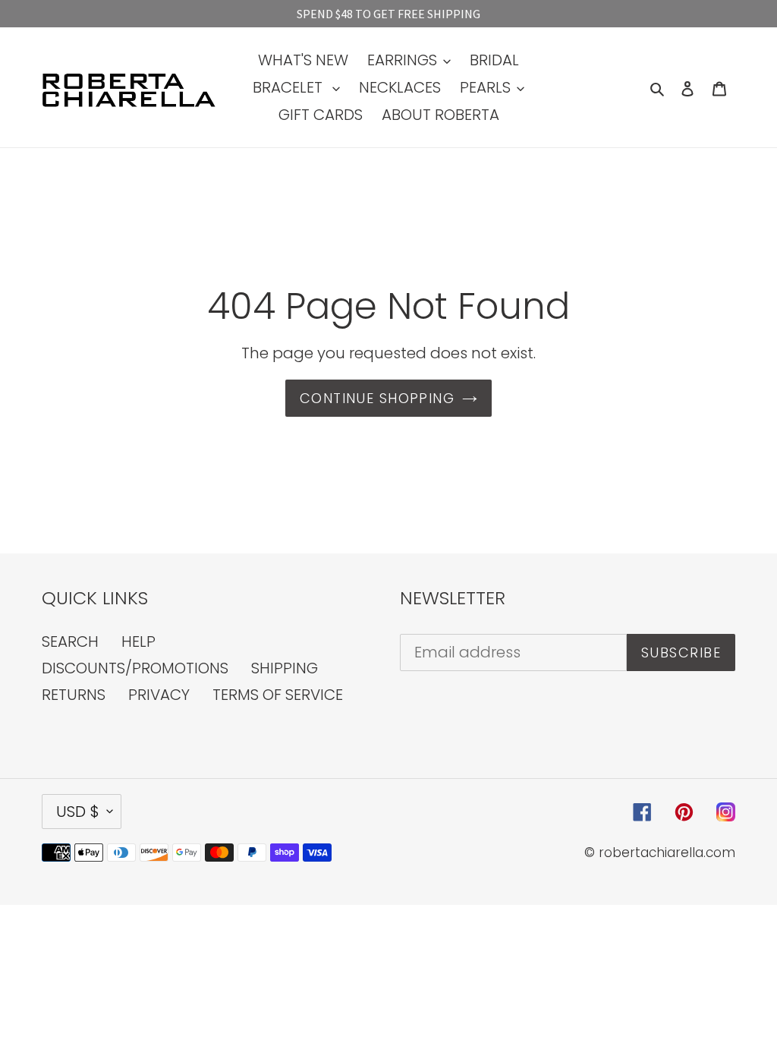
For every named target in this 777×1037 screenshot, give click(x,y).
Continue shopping (377, 398)
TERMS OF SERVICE (277, 694)
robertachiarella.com (667, 852)
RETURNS (73, 694)
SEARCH (70, 641)
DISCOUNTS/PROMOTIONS (135, 668)
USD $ (77, 811)
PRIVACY (159, 694)
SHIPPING (284, 668)
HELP (138, 641)
